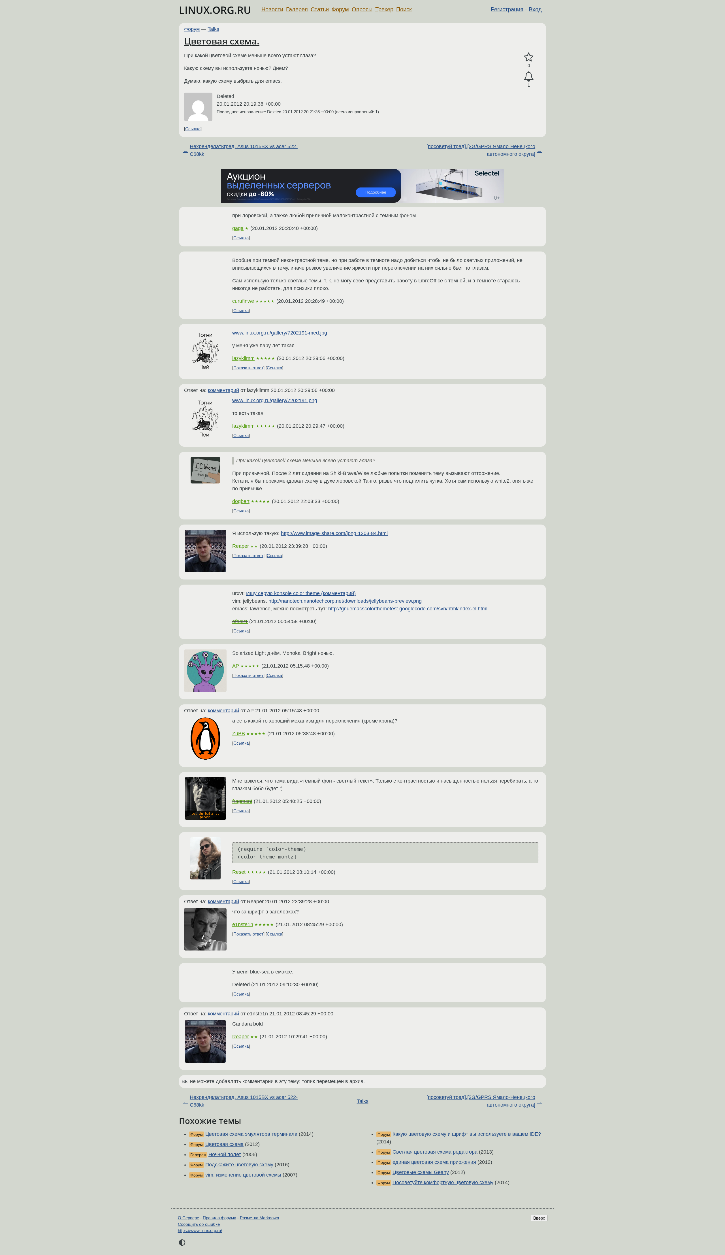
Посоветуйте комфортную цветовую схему (443, 1182)
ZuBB (238, 733)
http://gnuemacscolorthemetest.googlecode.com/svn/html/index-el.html (407, 608)
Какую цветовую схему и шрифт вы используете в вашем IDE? (467, 1134)
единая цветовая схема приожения (434, 1162)
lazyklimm (243, 358)
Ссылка (193, 128)
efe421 (240, 621)
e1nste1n (242, 924)
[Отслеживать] (529, 76)
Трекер (384, 9)
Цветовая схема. (221, 41)
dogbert (241, 501)
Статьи (320, 9)
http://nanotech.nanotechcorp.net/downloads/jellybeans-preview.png (345, 601)
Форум (340, 9)
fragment (242, 801)
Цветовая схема (224, 1144)
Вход (535, 9)
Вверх (539, 1218)
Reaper (240, 546)
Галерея (297, 9)
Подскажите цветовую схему (239, 1164)
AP (235, 666)
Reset (239, 872)
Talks (213, 29)
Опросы (362, 9)
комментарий (223, 390)
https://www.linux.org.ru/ (200, 1230)
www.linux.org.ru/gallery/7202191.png (274, 400)
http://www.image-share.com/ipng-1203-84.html (334, 533)
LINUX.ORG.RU (215, 10)
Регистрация (507, 9)
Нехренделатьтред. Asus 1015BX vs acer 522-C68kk (244, 150)
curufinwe (243, 301)
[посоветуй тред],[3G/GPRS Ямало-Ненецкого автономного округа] (481, 150)
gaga (238, 228)
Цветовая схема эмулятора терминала (251, 1134)
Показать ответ (248, 367)
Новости (272, 9)
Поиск (404, 9)
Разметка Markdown (259, 1217)
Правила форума (219, 1217)
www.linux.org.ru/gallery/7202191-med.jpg (279, 333)
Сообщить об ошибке (199, 1224)
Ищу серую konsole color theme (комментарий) (301, 593)
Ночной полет (224, 1154)
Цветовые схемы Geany (421, 1172)
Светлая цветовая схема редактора (435, 1152)
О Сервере (188, 1217)
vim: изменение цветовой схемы (243, 1175)
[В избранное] (529, 57)
